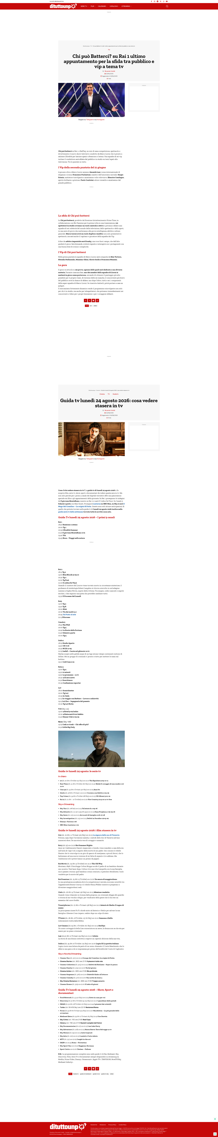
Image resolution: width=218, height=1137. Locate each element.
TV (91, 46)
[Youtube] (166, 1)
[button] (167, 6)
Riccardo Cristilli (110, 71)
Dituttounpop (86, 46)
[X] (160, 1)
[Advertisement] (109, 25)
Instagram (101, 120)
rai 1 (91, 305)
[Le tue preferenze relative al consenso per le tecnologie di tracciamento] (215, 1134)
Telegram (89, 120)
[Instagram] (154, 1)
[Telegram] (157, 1)
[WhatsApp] (163, 1)
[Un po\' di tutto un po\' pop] (63, 6)
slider (95, 305)
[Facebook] (151, 1)
